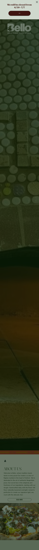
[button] (37, 2)
